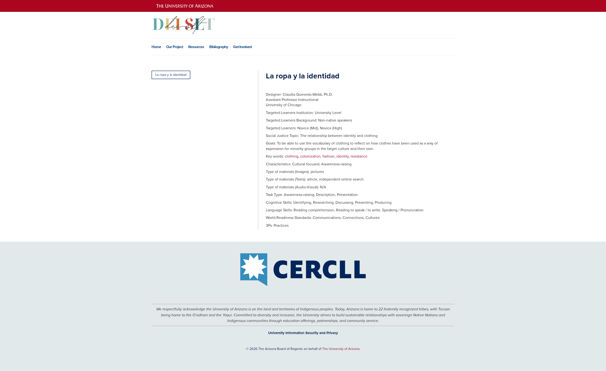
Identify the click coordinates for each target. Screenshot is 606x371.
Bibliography (218, 47)
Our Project (174, 47)
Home (156, 47)
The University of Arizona (340, 348)
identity (342, 156)
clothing (291, 156)
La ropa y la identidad (171, 74)
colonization (310, 156)
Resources (196, 47)
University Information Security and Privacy (303, 332)
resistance (359, 156)
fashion (328, 156)
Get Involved (242, 47)
